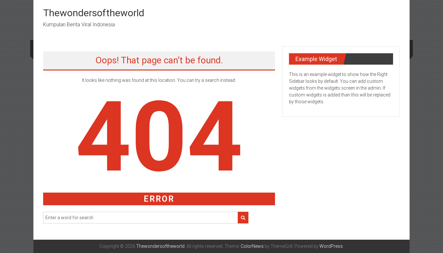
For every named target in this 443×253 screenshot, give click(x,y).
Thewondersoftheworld (93, 13)
